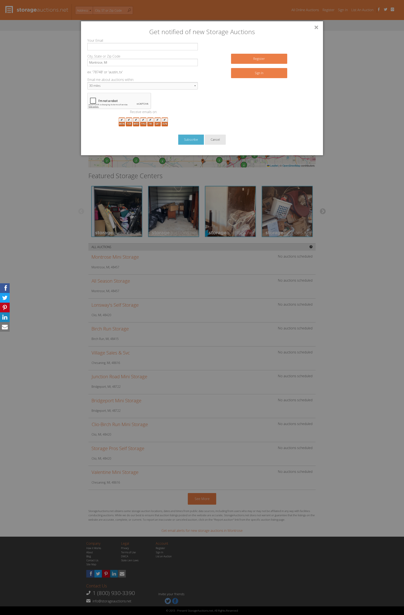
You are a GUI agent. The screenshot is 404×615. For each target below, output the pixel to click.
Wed (136, 123)
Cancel (215, 140)
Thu (143, 123)
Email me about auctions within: (110, 79)
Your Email (95, 40)
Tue (129, 123)
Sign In (259, 73)
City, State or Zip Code (103, 56)
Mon (122, 123)
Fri (150, 123)
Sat (157, 123)
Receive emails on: (143, 112)
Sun (164, 123)
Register (259, 59)
